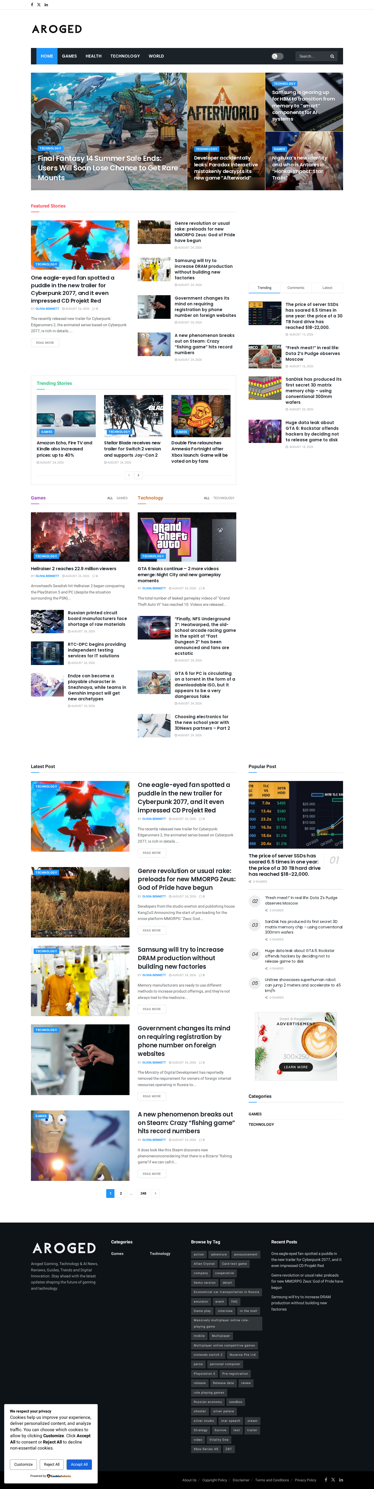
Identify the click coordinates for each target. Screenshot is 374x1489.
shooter (200, 1411)
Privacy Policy (305, 1480)
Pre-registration (235, 1373)
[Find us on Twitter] (39, 5)
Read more (47, 342)
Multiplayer (221, 1336)
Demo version (205, 1282)
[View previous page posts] (129, 475)
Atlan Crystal (204, 1263)
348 (143, 1193)
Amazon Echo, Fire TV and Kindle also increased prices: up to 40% (64, 449)
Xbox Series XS (206, 1449)
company (201, 1273)
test (237, 1430)
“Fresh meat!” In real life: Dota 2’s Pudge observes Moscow (313, 353)
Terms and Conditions (272, 1480)
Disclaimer (241, 1480)
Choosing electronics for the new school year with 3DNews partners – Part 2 (202, 722)
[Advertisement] (296, 235)
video (198, 1439)
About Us (189, 1480)
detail (227, 1282)
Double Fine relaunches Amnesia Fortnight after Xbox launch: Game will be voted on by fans (199, 452)
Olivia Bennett (54, 188)
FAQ (234, 1301)
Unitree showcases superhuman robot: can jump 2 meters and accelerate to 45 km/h (303, 985)
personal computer (225, 1364)
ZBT (229, 1449)
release (200, 1383)
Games (69, 56)
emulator (201, 1301)
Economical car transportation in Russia (226, 1292)
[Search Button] (333, 56)
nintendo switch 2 (208, 1354)
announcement (246, 1254)
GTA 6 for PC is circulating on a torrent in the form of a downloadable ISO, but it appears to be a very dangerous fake (205, 684)
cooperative (224, 1273)
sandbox (235, 1402)
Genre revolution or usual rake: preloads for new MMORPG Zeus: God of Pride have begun (205, 231)
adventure (219, 1254)
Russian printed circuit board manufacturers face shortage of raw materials (97, 618)
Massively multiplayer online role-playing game (221, 1323)
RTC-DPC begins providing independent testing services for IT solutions (97, 650)
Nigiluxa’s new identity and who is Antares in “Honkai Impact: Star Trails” (299, 167)
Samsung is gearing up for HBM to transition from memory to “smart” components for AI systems (303, 105)
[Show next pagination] (155, 1193)
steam (253, 1421)
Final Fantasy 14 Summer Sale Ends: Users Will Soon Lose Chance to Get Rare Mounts (108, 168)
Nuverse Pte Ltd (243, 1354)
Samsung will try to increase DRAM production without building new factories (204, 269)
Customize (23, 1464)
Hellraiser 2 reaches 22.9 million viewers (73, 569)
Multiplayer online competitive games (224, 1345)
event (219, 1301)
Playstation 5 (204, 1373)
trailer (252, 1430)
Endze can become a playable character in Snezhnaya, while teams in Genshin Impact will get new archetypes (97, 687)
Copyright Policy (214, 1480)
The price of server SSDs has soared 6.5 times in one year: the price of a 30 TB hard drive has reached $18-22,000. (314, 316)
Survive (220, 1430)
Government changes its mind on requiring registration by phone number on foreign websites (205, 306)
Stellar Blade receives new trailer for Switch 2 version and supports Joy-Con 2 (132, 449)
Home (47, 56)
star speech (230, 1421)
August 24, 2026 (83, 188)
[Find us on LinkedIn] (46, 5)
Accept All (79, 1464)
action (199, 1254)
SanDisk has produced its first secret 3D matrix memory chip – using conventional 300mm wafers (314, 390)
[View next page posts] (138, 475)
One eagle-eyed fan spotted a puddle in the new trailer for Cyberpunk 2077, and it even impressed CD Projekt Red (72, 289)
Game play (202, 1311)
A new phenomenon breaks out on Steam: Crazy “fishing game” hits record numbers (205, 344)
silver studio (204, 1421)
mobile (199, 1336)
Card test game (234, 1263)
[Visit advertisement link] (296, 1046)
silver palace (223, 1411)
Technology (125, 56)
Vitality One (219, 1439)
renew (246, 1383)
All (110, 498)
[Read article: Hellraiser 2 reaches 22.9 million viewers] (80, 537)
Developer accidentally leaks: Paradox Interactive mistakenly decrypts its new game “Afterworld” (226, 167)
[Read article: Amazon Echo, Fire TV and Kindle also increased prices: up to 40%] (66, 416)
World (156, 56)
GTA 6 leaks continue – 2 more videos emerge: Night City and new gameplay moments (179, 575)
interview (225, 1311)
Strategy (201, 1430)
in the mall (248, 1311)
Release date (223, 1383)
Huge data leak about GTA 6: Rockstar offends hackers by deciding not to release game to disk (312, 431)
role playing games (209, 1392)
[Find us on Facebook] (32, 5)
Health (94, 56)
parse (198, 1364)
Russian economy (208, 1402)
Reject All (51, 1464)
